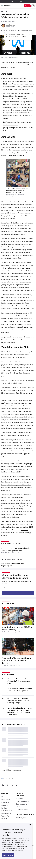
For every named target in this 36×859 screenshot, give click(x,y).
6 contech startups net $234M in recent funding (17, 628)
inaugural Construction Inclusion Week (14, 514)
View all (4, 770)
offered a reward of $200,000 (16, 308)
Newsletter (4, 805)
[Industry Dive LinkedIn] (3, 785)
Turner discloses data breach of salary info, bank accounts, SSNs (19, 681)
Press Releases (6, 813)
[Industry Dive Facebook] (7, 785)
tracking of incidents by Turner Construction (16, 485)
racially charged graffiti (13, 370)
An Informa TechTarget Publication (18, 1)
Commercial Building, (16, 563)
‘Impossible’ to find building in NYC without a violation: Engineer (16, 660)
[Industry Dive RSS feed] (17, 785)
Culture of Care (15, 500)
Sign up (27, 5)
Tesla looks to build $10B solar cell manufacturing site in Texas (19, 691)
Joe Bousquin (10, 25)
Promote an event (22, 809)
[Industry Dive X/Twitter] (12, 785)
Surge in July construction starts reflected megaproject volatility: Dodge (19, 700)
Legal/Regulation (7, 566)
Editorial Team (6, 799)
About (3, 796)
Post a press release (14, 770)
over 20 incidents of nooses (10, 469)
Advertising (19, 798)
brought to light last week (22, 403)
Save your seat (8, 855)
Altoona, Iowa (13, 365)
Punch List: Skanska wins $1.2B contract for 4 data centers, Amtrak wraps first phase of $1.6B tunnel (19, 711)
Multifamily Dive (21, 818)
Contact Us (5, 802)
